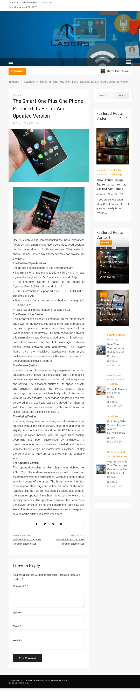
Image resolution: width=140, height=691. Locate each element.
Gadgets (17, 95)
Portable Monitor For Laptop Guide (117, 393)
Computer (117, 375)
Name (17, 612)
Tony (18, 123)
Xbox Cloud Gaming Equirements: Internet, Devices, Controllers (111, 184)
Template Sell (20, 683)
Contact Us (46, 2)
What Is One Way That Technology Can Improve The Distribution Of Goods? (117, 469)
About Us (14, 2)
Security (111, 335)
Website (17, 640)
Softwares (101, 174)
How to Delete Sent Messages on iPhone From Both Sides (111, 307)
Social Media (114, 170)
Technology (115, 174)
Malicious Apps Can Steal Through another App (27, 541)
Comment (19, 586)
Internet (100, 170)
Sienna (102, 194)
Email (17, 626)
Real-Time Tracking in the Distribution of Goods (115, 350)
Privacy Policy (29, 2)
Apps (103, 294)
